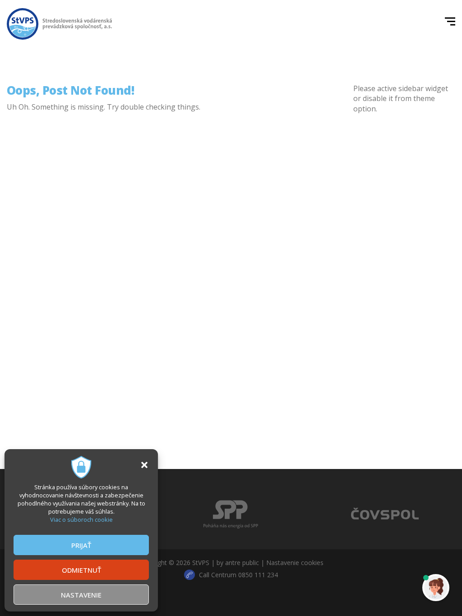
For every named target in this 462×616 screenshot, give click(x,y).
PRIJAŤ (81, 545)
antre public (242, 562)
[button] (144, 464)
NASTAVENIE (81, 594)
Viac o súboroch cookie (81, 519)
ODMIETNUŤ (81, 570)
